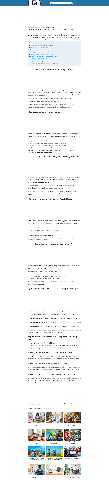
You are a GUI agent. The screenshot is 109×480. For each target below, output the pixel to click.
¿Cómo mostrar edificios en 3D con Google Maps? (41, 51)
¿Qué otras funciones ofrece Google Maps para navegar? (43, 54)
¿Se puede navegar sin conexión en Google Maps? (41, 52)
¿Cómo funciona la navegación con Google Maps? (41, 45)
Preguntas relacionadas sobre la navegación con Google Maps (44, 56)
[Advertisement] (54, 16)
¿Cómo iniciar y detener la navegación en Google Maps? (43, 49)
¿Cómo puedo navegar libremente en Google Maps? (43, 61)
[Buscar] (71, 3)
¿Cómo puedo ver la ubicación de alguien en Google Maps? (45, 63)
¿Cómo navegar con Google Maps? (40, 58)
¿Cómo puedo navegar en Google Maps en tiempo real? (44, 60)
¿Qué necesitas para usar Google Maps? (39, 47)
